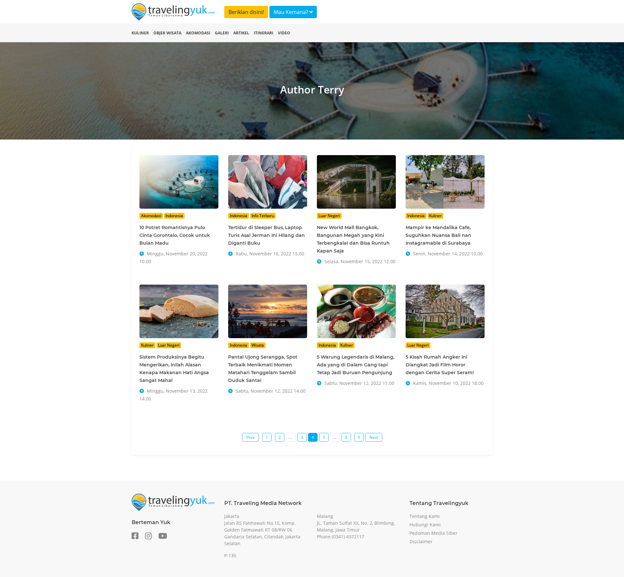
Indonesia (174, 215)
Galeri (222, 33)
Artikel (241, 33)
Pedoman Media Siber (434, 533)
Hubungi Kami (425, 525)
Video (284, 33)
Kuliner (140, 33)
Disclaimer (421, 541)
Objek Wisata (167, 33)
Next (374, 437)
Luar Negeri (329, 215)
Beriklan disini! (246, 12)
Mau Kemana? (291, 12)
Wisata (258, 345)
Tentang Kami (425, 516)
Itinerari (263, 33)
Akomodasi (198, 33)
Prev (250, 437)
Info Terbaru (263, 215)
